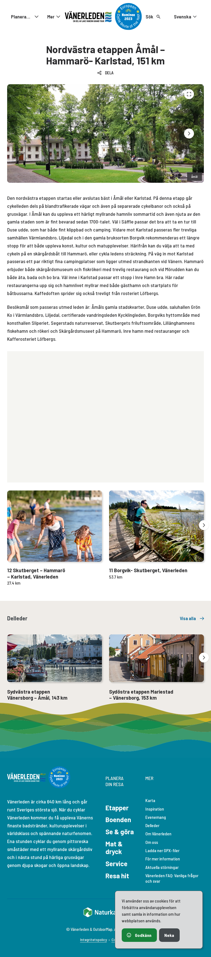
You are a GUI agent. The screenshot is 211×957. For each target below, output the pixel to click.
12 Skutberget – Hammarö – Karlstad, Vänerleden (36, 573)
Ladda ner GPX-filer (162, 850)
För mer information (162, 858)
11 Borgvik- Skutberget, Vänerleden (148, 570)
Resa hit (117, 876)
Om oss (151, 842)
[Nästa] (189, 133)
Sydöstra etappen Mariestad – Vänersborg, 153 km (141, 695)
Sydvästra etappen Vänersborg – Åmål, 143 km (37, 695)
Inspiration (154, 808)
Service (116, 864)
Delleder (152, 825)
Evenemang (155, 817)
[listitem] (105, 133)
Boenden (118, 820)
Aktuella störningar (162, 867)
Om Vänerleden (158, 833)
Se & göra (120, 832)
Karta (150, 800)
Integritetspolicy (93, 939)
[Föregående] (189, 94)
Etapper (117, 808)
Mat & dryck (114, 848)
